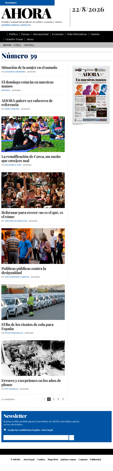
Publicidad (95, 459)
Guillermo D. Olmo (13, 165)
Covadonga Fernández (15, 72)
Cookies (41, 459)
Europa (25, 34)
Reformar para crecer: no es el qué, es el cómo (32, 214)
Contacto (25, 25)
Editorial (5, 90)
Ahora (30, 39)
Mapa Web (53, 459)
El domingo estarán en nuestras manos (27, 84)
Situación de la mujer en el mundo (29, 67)
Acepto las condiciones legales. (24, 429)
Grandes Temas (14, 39)
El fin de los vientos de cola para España (27, 326)
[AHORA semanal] (34, 13)
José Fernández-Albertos (17, 277)
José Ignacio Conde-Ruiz (16, 221)
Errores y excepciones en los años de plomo (31, 382)
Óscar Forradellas (14, 333)
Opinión (94, 34)
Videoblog (29, 44)
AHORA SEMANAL (12, 109)
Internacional (41, 34)
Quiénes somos (9, 25)
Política (13, 34)
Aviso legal (47, 429)
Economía (57, 34)
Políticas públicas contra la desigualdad (23, 270)
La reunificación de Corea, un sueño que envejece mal (30, 158)
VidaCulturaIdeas (77, 34)
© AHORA (15, 459)
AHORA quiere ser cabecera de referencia (27, 102)
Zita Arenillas (12, 389)
